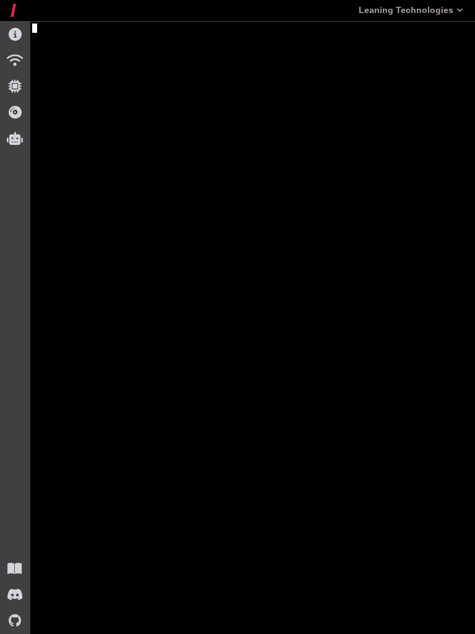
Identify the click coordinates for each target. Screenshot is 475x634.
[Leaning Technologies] (12, 10)
